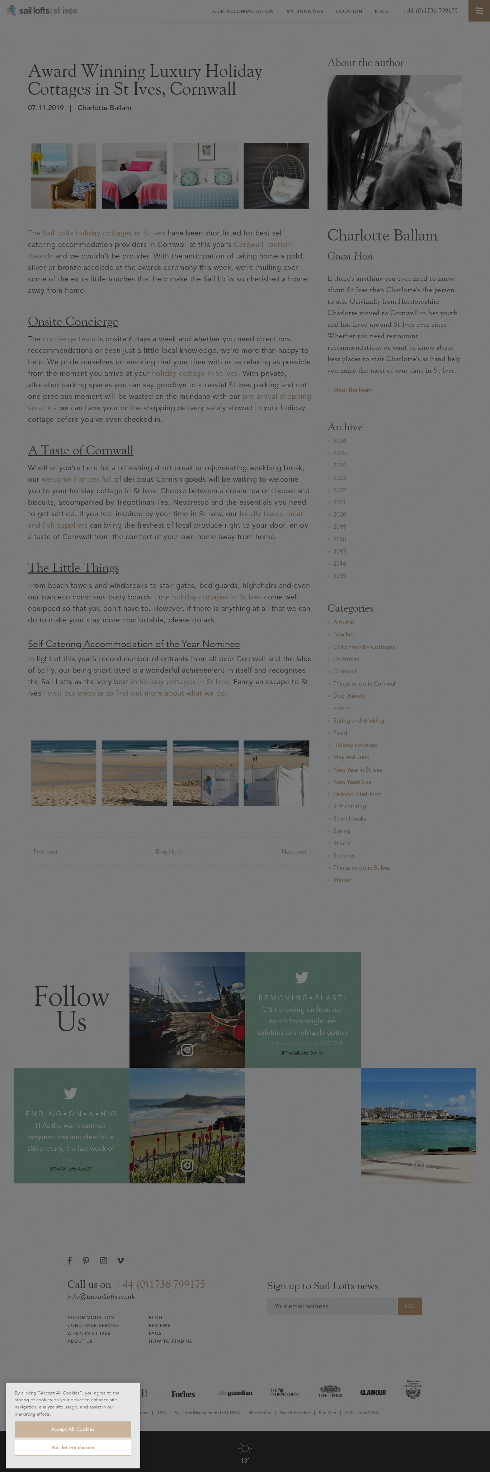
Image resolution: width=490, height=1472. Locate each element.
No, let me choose (73, 1447)
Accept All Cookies (73, 1429)
